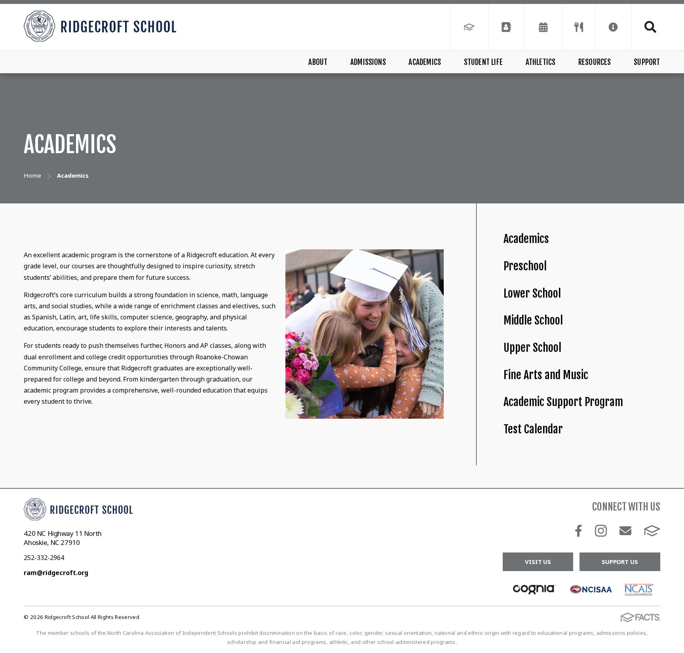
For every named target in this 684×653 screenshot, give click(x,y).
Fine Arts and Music (546, 375)
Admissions (368, 62)
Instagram (601, 531)
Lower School (532, 293)
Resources (594, 62)
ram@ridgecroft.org (56, 572)
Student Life (483, 62)
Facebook (578, 531)
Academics (424, 62)
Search (646, 27)
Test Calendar (533, 429)
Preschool (525, 266)
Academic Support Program (563, 402)
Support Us (620, 562)
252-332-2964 (44, 557)
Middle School (533, 320)
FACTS (652, 531)
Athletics (541, 62)
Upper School (532, 348)
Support (647, 62)
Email (625, 531)
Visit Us (538, 562)
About (317, 62)
